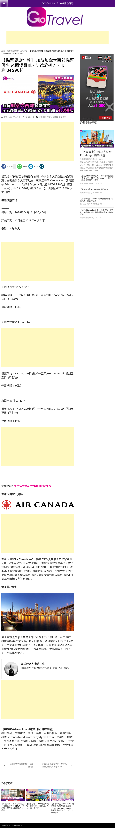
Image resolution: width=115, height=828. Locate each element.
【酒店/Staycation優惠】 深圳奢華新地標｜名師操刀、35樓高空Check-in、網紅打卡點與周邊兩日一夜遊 (96, 178)
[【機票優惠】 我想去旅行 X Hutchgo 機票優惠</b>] (97, 139)
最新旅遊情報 (12, 50)
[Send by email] (33, 166)
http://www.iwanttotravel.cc (32, 486)
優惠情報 (23, 50)
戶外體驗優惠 (88, 122)
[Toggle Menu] (4, 3)
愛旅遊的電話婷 (86, 159)
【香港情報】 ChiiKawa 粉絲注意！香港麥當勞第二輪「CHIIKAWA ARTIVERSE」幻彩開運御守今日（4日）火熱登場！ (62, 808)
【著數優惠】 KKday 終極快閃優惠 (94, 189)
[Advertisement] (57, 37)
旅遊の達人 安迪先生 (12, 117)
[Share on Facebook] (6, 166)
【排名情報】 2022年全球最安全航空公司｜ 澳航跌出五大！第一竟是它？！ (37, 806)
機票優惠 (62, 117)
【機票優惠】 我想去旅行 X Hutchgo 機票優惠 (95, 153)
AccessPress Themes (17, 825)
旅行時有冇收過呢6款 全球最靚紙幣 (22, 765)
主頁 (3, 50)
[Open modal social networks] (41, 166)
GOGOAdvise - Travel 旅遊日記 (57, 3)
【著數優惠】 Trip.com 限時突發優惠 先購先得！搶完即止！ (96, 200)
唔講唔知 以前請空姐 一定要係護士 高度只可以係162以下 (54, 765)
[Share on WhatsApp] (22, 166)
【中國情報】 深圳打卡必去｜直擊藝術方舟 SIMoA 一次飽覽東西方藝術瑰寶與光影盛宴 (12, 807)
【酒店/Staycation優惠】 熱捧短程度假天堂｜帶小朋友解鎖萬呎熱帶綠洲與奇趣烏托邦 (96, 212)
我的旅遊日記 (85, 192)
